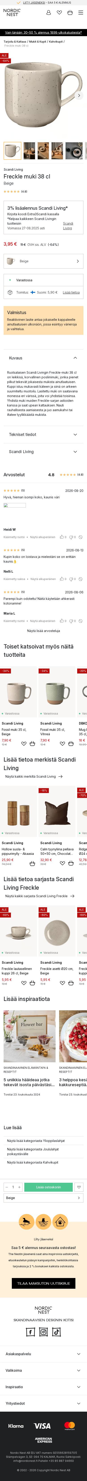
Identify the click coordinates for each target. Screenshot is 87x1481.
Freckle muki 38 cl (16, 45)
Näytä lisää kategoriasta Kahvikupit (32, 1162)
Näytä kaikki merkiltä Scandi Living (30, 776)
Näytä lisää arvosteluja (43, 631)
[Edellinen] (8, 95)
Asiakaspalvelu (18, 1353)
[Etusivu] (12, 12)
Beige (10, 1198)
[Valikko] (80, 12)
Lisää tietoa (71, 292)
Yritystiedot (15, 1403)
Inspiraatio (14, 1386)
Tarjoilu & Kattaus (15, 41)
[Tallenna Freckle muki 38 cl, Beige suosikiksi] (79, 1187)
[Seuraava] (79, 95)
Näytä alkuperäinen (42, 537)
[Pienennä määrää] (7, 1187)
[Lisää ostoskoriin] (32, 743)
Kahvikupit (56, 41)
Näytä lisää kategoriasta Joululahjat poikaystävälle (33, 1151)
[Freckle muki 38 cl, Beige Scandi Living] (43, 94)
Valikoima (14, 1370)
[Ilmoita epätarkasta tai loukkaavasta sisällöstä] (80, 537)
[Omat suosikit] (59, 12)
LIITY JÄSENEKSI (34, 2)
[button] (15, 192)
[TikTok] (56, 1331)
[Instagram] (43, 1331)
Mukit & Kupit (37, 41)
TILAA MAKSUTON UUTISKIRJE (43, 1283)
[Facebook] (30, 1331)
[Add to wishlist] (23, 744)
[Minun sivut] (48, 12)
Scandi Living (68, 226)
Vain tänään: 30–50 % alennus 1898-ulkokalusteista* (43, 32)
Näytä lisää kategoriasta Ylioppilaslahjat (36, 1141)
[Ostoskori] (70, 12)
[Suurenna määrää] (19, 1187)
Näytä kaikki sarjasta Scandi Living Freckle (36, 896)
